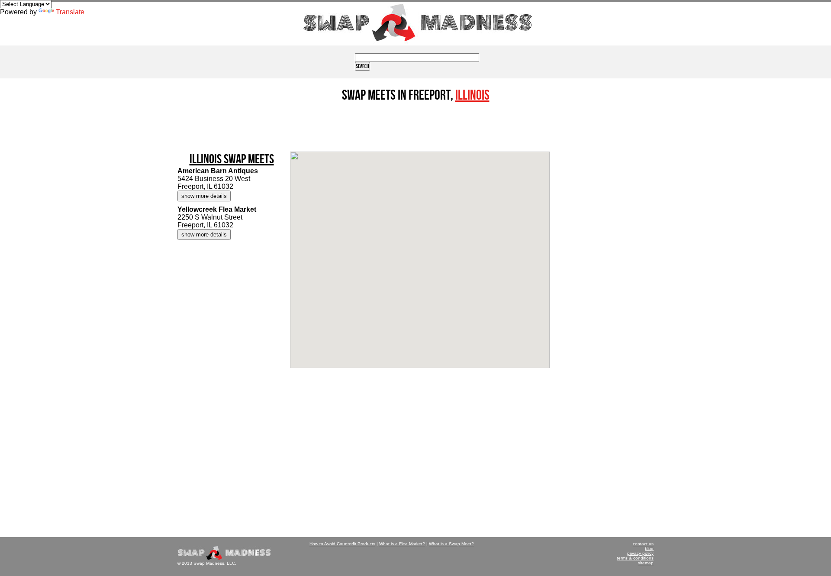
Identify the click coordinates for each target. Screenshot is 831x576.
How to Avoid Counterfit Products (342, 543)
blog (649, 548)
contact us (643, 543)
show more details (204, 196)
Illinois (472, 95)
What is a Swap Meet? (451, 543)
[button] (390, 226)
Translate (70, 12)
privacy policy (640, 553)
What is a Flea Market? (402, 543)
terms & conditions (635, 558)
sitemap (646, 562)
